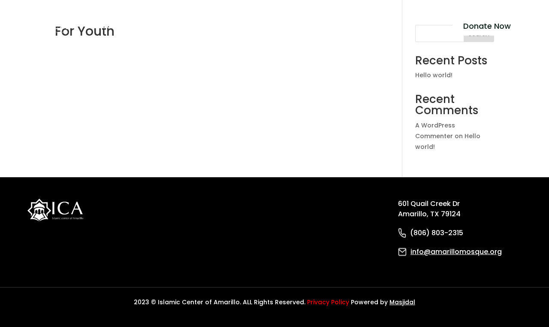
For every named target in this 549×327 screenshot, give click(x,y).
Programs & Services (157, 25)
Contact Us (275, 25)
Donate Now (487, 26)
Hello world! (433, 75)
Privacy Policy (328, 302)
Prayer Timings (224, 25)
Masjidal (402, 302)
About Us (100, 25)
